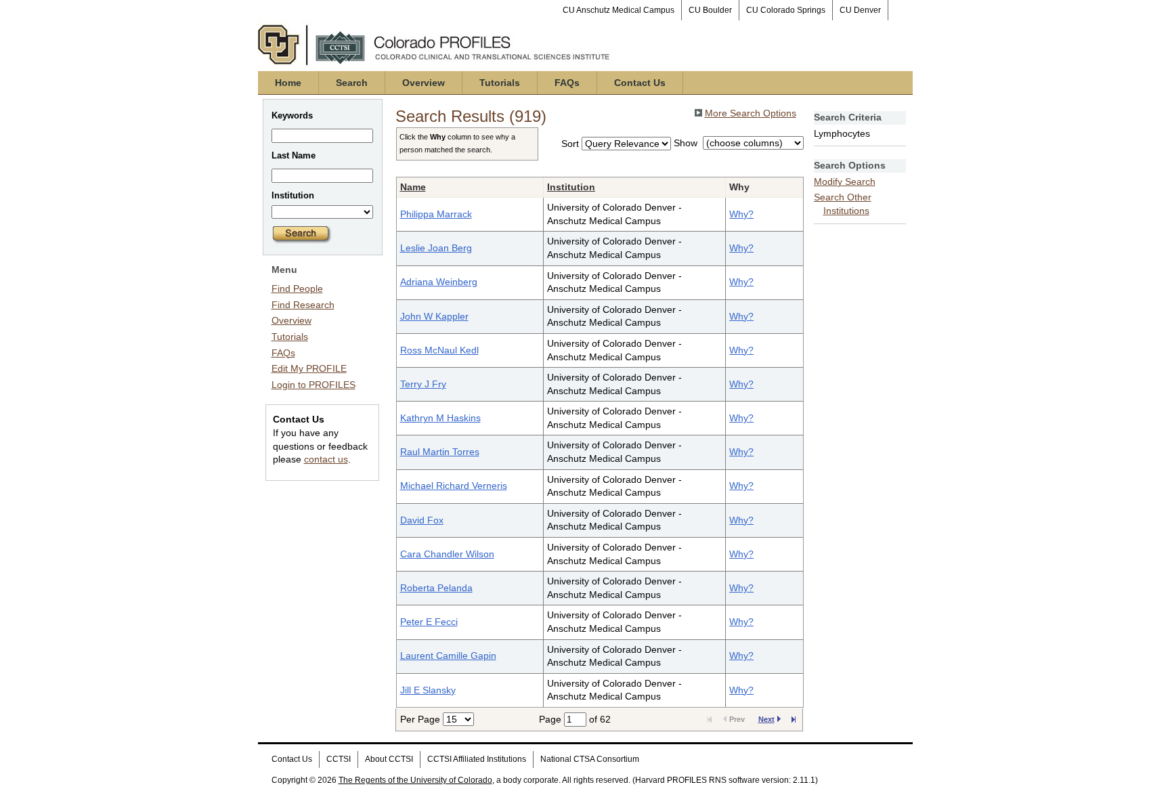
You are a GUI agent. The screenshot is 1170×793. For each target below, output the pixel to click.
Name (413, 186)
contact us (326, 459)
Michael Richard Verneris (453, 485)
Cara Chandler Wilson (447, 554)
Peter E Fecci (429, 621)
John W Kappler (434, 316)
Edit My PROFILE (309, 368)
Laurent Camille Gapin (448, 655)
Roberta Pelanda (436, 587)
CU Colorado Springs (785, 10)
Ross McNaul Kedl (439, 350)
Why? (741, 214)
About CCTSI (389, 759)
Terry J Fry (423, 384)
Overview (423, 82)
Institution (571, 186)
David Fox (421, 520)
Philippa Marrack (436, 214)
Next (766, 719)
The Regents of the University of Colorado (415, 780)
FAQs (567, 82)
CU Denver (860, 10)
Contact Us (640, 82)
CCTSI (338, 759)
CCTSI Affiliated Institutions (476, 759)
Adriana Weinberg (438, 281)
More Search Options (750, 113)
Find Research (303, 304)
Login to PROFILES (313, 384)
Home (288, 82)
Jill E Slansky (428, 690)
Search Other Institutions (842, 204)
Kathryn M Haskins (440, 417)
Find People (297, 288)
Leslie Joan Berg (436, 247)
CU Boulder (710, 10)
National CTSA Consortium (589, 759)
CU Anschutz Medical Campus (618, 10)
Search (352, 82)
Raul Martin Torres (439, 451)
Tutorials (499, 82)
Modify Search (844, 181)
